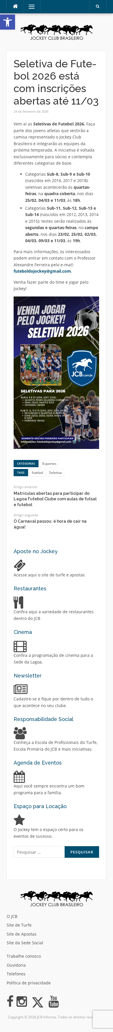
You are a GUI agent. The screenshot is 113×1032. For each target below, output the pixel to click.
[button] (7, 22)
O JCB (12, 916)
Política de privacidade (29, 983)
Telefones (16, 974)
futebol (37, 472)
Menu (29, 6)
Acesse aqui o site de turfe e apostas (49, 575)
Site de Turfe (19, 925)
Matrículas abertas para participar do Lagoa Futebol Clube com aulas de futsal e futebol (55, 499)
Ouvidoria (16, 965)
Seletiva (55, 472)
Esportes (49, 463)
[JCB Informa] (56, 31)
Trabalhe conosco (24, 956)
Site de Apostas (22, 934)
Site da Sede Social (25, 942)
